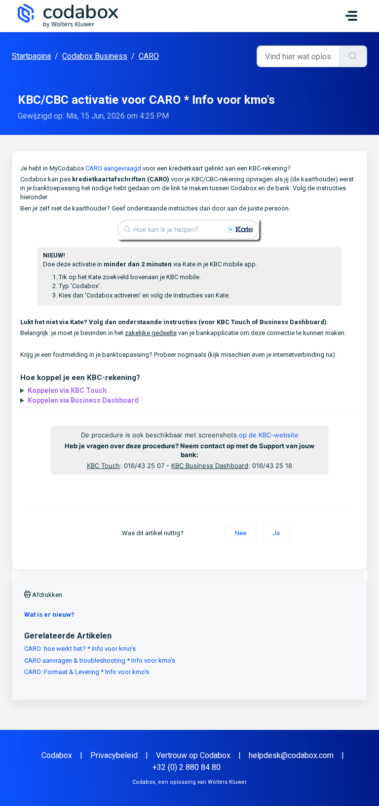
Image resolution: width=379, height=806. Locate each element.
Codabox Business (94, 56)
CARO (149, 56)
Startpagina (31, 56)
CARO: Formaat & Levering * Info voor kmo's (86, 672)
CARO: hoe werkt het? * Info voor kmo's (80, 648)
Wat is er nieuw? (49, 614)
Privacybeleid (114, 755)
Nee (240, 533)
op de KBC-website (269, 435)
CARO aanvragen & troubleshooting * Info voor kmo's (99, 660)
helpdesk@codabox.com (291, 755)
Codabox (56, 755)
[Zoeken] (353, 56)
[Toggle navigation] (351, 16)
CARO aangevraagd (113, 168)
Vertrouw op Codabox (193, 755)
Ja (276, 533)
